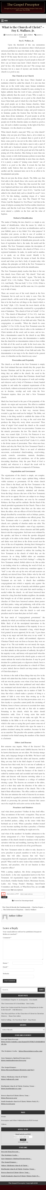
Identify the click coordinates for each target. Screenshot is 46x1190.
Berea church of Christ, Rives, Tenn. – (15, 1172)
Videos (3, 1124)
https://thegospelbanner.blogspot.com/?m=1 (17, 1070)
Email (5, 967)
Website (6, 973)
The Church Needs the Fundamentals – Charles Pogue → (23, 907)
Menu (6, 20)
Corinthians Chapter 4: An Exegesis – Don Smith (19, 1000)
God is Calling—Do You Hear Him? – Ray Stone (18, 1020)
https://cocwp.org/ (8, 1104)
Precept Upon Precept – (10, 1152)
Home (3, 1116)
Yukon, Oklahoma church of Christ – (15, 1165)
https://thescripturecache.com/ (30, 1051)
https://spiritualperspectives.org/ (13, 1060)
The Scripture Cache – (10, 1155)
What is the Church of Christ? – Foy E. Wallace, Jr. (23, 28)
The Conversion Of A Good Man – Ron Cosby (17, 1003)
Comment (7, 938)
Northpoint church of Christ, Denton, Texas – (18, 1169)
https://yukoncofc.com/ (10, 1079)
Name (5, 963)
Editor (30, 35)
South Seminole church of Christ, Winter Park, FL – (20, 1176)
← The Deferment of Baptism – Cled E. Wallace (18, 910)
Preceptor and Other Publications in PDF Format (19, 1120)
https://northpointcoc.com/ (11, 1088)
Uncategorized (27, 900)
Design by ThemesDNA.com (23, 1186)
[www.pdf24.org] (3, 894)
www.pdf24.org (23, 1142)
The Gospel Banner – (9, 1162)
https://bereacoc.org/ (9, 1098)
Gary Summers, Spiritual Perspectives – (16, 1159)
